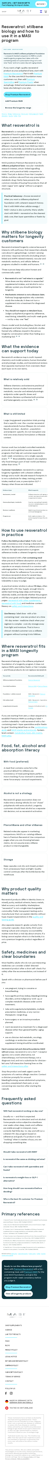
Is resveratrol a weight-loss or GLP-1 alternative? (20, 1179)
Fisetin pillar (32, 1253)
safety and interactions (22, 606)
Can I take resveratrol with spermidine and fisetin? (23, 1168)
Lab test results (13, 1334)
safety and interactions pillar (15, 1066)
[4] (36, 399)
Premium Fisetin (26, 82)
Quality (11, 116)
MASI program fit (34, 114)
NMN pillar (6, 736)
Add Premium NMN (14, 101)
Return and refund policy (16, 1361)
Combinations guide (7, 1255)
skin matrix (37, 733)
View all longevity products (18, 1294)
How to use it (24, 114)
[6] (19, 464)
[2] (43, 264)
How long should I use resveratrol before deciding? (22, 1190)
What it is (4, 114)
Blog (7, 1345)
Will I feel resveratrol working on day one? (23, 1111)
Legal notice (11, 1357)
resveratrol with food (11, 603)
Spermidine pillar (23, 1253)
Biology (10, 114)
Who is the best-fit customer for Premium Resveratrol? (23, 1201)
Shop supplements (13, 1325)
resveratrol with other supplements (24, 600)
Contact (9, 1381)
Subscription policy (14, 1372)
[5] (11, 458)
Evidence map (16, 114)
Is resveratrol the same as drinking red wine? (24, 1159)
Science (8, 1330)
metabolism (20, 733)
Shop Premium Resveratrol (17, 94)
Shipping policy (11, 1365)
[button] (4, 11)
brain (28, 733)
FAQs (7, 1341)
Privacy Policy (11, 1350)
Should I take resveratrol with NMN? (20, 1152)
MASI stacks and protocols (23, 730)
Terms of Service (12, 1377)
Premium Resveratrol (13, 73)
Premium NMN (32, 686)
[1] (40, 264)
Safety (15, 116)
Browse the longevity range (18, 108)
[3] (19, 336)
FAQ (19, 116)
